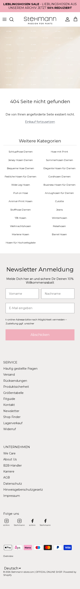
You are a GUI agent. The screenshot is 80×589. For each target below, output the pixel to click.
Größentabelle (13, 393)
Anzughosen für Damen (59, 192)
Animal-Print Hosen (20, 201)
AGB (6, 477)
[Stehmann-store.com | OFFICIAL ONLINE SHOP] (40, 19)
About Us (10, 459)
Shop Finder (12, 417)
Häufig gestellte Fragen (20, 368)
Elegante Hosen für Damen (59, 168)
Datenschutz (12, 483)
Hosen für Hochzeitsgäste (20, 242)
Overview (8, 556)
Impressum (11, 496)
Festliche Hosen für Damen (20, 176)
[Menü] (4, 19)
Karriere (8, 471)
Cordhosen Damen (59, 176)
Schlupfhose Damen (21, 151)
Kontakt (9, 405)
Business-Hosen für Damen (59, 184)
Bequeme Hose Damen (20, 168)
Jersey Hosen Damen (20, 160)
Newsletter (11, 411)
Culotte (59, 201)
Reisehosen (59, 226)
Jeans (59, 209)
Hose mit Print (59, 151)
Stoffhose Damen (20, 209)
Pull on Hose (20, 192)
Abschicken (40, 335)
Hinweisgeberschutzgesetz (23, 489)
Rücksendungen (15, 381)
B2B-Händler (12, 465)
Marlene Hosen (20, 234)
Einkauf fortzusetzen (40, 122)
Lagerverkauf (12, 423)
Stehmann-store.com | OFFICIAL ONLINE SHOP (36, 571)
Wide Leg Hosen (20, 184)
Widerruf (9, 429)
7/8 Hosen (20, 217)
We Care (9, 453)
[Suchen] (13, 19)
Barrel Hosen (59, 234)
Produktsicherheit (16, 387)
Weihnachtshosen (20, 226)
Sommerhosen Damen (59, 160)
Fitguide (9, 399)
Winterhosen (59, 217)
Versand (9, 374)
